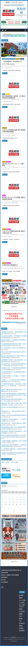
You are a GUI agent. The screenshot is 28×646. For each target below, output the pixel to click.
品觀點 (20, 614)
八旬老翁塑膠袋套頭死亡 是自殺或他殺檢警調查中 (13, 372)
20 (13, 502)
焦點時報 (21, 10)
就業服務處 (9, 236)
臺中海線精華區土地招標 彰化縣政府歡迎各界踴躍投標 (13, 97)
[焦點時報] (2, 30)
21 (16, 502)
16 (24, 499)
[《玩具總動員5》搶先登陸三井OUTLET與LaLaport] (14, 43)
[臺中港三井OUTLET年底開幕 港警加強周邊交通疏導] (14, 180)
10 (2, 499)
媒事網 (20, 609)
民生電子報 (13, 58)
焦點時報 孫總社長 (15, 234)
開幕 (9, 169)
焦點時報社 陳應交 (15, 167)
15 (20, 499)
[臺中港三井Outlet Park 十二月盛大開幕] (14, 146)
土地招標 (3, 101)
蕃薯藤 (20, 598)
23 (24, 502)
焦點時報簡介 (4, 577)
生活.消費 (17, 58)
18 (6, 502)
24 (2, 504)
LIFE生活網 (21, 602)
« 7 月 (13, 510)
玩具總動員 (10, 67)
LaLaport (18, 66)
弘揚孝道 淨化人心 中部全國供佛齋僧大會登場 (13, 411)
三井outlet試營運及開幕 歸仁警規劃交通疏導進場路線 (13, 131)
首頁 (2, 587)
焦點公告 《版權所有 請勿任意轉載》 (10, 575)
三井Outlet (22, 66)
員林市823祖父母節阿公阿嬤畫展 (9, 407)
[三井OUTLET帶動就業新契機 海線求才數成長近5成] (14, 214)
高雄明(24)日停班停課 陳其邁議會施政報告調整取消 (14, 415)
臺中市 (9, 161)
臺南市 (22, 58)
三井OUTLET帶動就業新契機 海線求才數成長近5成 (13, 232)
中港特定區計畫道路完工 (10, 265)
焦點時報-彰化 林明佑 (15, 99)
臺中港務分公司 (6, 202)
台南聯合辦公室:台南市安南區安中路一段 (11, 570)
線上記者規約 (4, 582)
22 (20, 502)
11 (6, 499)
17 (2, 502)
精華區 (7, 101)
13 (13, 499)
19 (9, 502)
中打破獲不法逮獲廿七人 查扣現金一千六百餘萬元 (13, 376)
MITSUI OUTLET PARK (21, 133)
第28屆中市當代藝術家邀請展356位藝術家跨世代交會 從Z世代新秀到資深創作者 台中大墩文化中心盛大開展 (14, 395)
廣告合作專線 (4, 572)
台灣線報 (21, 628)
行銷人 (20, 616)
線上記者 (3, 580)
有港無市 (18, 268)
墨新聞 (4, 58)
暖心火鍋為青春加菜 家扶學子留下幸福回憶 (12, 348)
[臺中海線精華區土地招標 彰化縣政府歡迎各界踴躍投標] (14, 78)
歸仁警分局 (8, 135)
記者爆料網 (22, 630)
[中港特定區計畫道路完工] (14, 247)
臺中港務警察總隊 (13, 202)
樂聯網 (8, 58)
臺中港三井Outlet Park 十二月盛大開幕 (13, 164)
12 (9, 499)
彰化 (3, 94)
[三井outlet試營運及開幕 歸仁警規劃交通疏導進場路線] (14, 112)
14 (16, 499)
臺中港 (10, 101)
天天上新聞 (22, 611)
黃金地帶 (22, 268)
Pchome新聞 (22, 600)
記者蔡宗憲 (13, 135)
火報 (20, 621)
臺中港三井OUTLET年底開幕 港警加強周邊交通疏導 (13, 198)
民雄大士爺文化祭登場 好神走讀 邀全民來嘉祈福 (13, 352)
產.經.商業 (8, 94)
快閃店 (6, 67)
